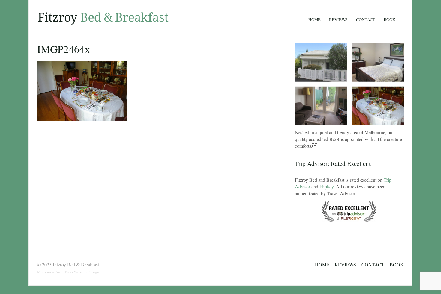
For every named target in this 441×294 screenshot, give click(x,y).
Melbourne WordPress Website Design (68, 272)
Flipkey (327, 186)
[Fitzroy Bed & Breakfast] (103, 23)
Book (389, 19)
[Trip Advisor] (349, 222)
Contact (365, 19)
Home (314, 19)
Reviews (338, 19)
